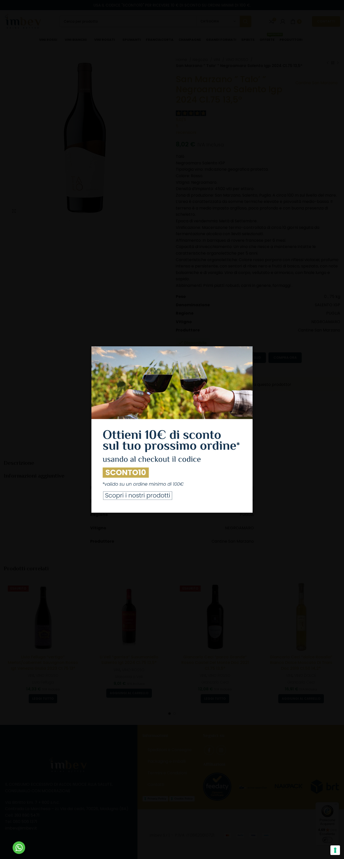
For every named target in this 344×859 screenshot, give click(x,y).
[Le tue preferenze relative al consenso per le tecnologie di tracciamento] (335, 850)
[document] (172, 429)
